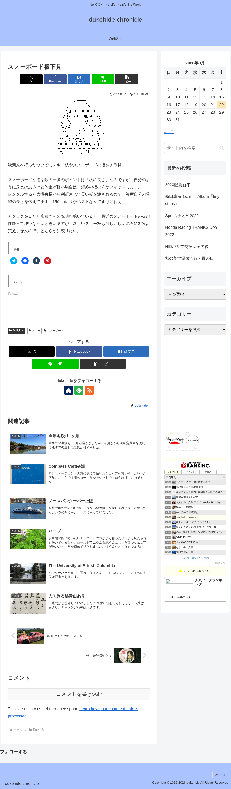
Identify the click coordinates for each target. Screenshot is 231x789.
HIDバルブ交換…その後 (187, 246)
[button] (126, 79)
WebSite (221, 775)
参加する (220, 563)
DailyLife (18, 330)
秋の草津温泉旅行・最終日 (189, 258)
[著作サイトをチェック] (68, 390)
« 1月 (169, 132)
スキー (36, 330)
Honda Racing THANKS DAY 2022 (191, 231)
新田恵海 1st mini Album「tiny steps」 (192, 200)
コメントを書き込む (79, 694)
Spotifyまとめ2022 (182, 215)
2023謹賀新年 (177, 184)
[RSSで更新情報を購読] (89, 390)
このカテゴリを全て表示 (195, 557)
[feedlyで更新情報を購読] (78, 390)
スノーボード (55, 330)
